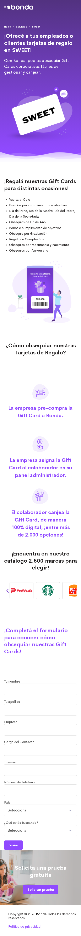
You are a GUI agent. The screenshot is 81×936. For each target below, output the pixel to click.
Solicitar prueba (40, 889)
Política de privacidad (24, 926)
